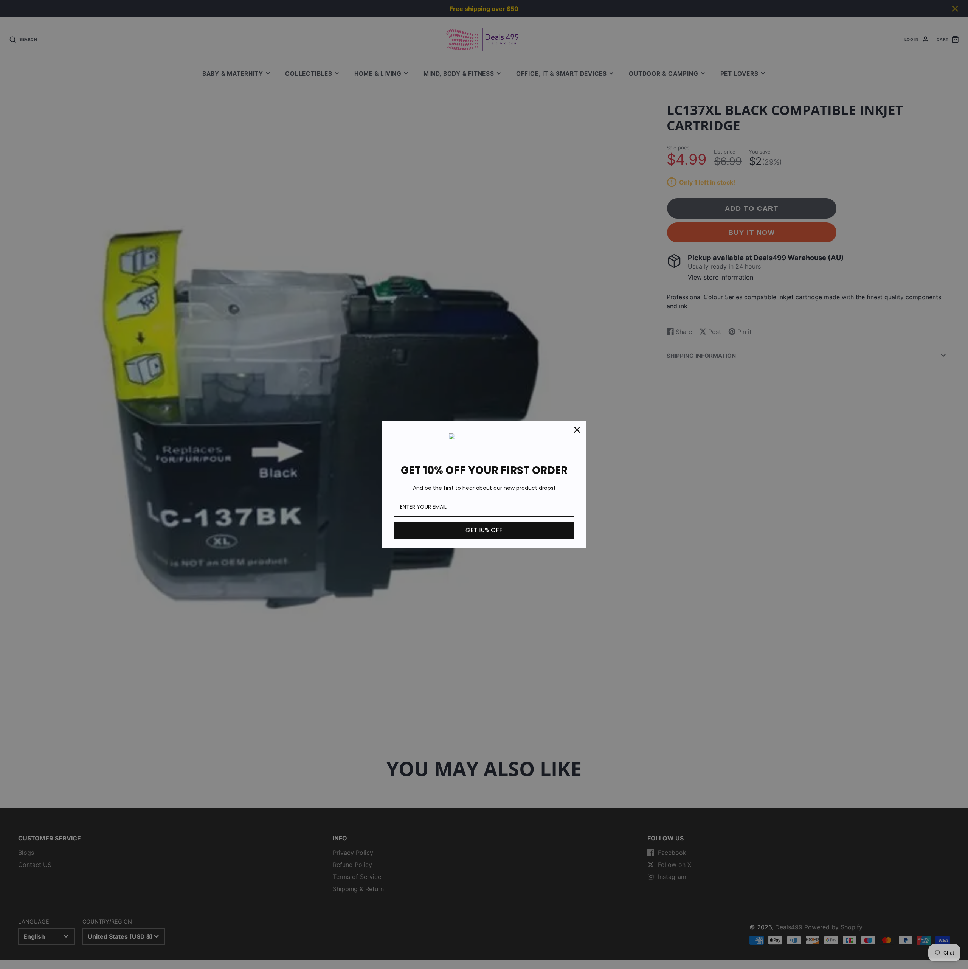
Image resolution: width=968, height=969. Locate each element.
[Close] (577, 430)
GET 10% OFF (484, 530)
